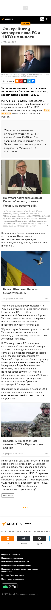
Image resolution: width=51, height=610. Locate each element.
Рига (19, 531)
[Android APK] (9, 586)
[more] (46, 225)
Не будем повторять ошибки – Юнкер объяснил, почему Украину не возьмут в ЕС (23, 201)
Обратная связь (17, 575)
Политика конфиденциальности (15, 561)
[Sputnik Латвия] (8, 20)
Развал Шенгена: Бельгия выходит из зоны (20, 291)
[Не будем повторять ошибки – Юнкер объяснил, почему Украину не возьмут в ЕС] (25, 177)
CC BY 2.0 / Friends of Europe (14, 75)
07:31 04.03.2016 (8, 42)
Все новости (7, 531)
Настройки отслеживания (12, 579)
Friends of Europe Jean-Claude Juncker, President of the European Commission (25, 75)
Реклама (5, 575)
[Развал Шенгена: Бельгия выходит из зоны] (25, 268)
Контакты (16, 554)
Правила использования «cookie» (16, 565)
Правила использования (12, 558)
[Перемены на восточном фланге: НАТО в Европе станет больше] (25, 420)
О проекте (5, 554)
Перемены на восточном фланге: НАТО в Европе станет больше (24, 444)
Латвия (28, 531)
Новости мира (8, 495)
